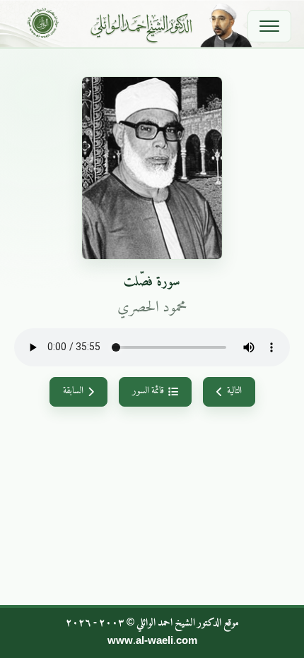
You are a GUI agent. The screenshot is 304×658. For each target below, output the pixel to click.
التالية (234, 391)
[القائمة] (269, 26)
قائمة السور (148, 391)
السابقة (73, 391)
